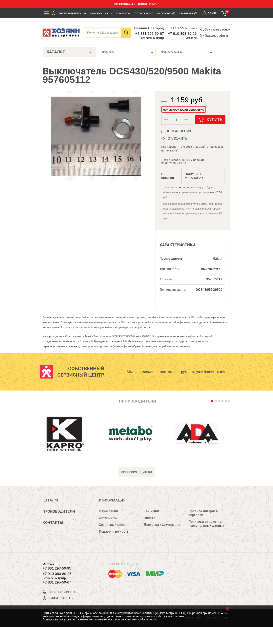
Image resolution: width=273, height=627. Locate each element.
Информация (99, 13)
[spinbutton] (176, 120)
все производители (136, 472)
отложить (177, 138)
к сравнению (179, 131)
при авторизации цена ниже (183, 109)
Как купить (152, 511)
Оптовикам (108, 518)
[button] (186, 120)
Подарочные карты (114, 531)
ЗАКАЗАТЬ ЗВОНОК (62, 592)
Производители (70, 13)
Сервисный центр (113, 524)
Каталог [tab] (56, 52)
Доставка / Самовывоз (162, 524)
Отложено (166, 13)
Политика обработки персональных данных (206, 523)
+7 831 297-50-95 (182, 28)
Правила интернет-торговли (203, 513)
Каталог (51, 500)
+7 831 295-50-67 (149, 34)
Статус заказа (143, 13)
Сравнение (188, 13)
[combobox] (127, 52)
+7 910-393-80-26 (182, 34)
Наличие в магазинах (194, 176)
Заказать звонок (217, 29)
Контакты (123, 13)
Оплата (149, 518)
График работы (216, 35)
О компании (108, 511)
